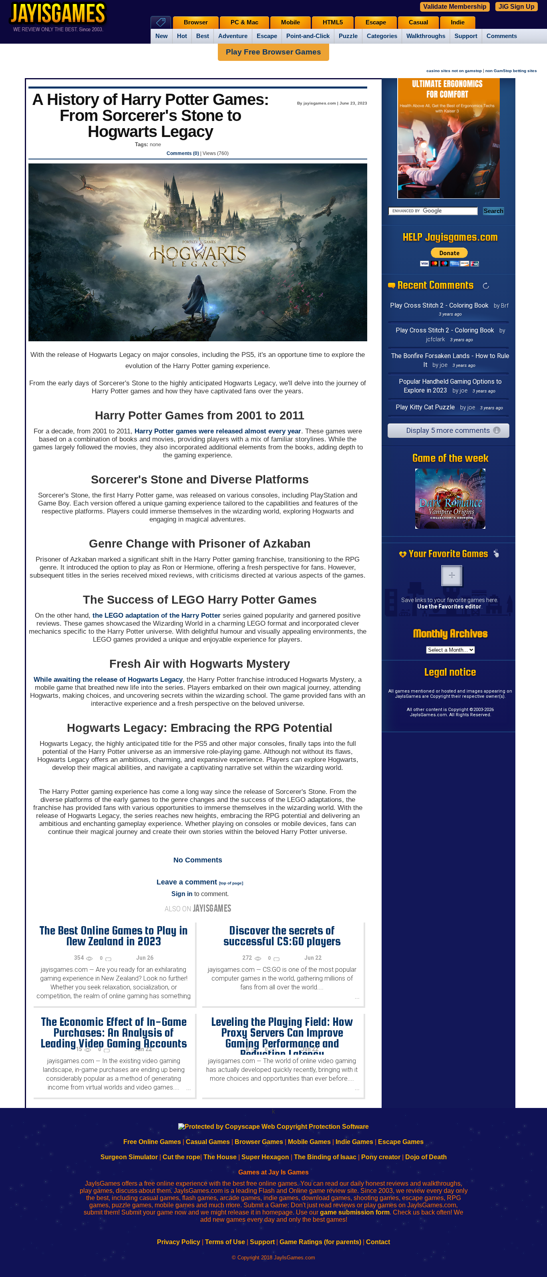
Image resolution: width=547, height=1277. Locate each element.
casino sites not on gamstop (454, 70)
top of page (231, 883)
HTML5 (333, 22)
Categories (382, 36)
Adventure (232, 36)
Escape (267, 36)
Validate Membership (455, 6)
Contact (378, 1242)
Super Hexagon (265, 1157)
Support (465, 36)
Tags (161, 22)
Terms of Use (225, 1242)
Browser (196, 22)
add (451, 575)
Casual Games (208, 1141)
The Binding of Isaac (325, 1157)
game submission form (355, 1212)
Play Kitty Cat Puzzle (425, 407)
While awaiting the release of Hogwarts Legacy (108, 679)
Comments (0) (183, 153)
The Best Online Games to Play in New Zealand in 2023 (113, 935)
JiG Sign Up (517, 6)
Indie (458, 22)
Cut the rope (181, 1157)
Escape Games (401, 1141)
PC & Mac (244, 22)
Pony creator (380, 1157)
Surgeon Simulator (129, 1157)
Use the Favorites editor (449, 606)
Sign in (182, 893)
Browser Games (259, 1141)
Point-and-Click (308, 36)
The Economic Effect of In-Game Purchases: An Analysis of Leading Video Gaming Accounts (113, 1032)
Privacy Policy (178, 1242)
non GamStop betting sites (511, 70)
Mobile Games (309, 1141)
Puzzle (348, 36)
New (161, 36)
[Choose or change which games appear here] (496, 554)
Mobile (290, 22)
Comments (502, 36)
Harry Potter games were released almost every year (218, 431)
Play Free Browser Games (273, 52)
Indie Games (354, 1141)
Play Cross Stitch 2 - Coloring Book (439, 305)
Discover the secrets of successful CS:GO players (282, 935)
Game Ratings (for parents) (320, 1242)
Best (202, 36)
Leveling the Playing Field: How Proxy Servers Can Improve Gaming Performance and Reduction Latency (282, 1038)
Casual (418, 22)
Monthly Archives (450, 633)
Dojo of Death (426, 1157)
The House (220, 1157)
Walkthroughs (425, 36)
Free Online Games (152, 1141)
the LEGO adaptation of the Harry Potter (157, 615)
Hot (182, 36)
